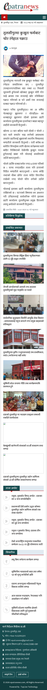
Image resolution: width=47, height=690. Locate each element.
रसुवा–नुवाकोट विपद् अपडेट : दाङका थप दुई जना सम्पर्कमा (27, 521)
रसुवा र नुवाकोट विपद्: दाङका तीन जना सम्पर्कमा (26, 532)
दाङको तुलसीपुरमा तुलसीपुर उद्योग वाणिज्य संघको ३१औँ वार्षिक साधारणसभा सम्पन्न (21, 478)
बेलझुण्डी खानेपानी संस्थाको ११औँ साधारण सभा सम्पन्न (23, 447)
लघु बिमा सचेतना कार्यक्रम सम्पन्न (25, 560)
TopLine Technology (29, 687)
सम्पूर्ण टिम (8, 674)
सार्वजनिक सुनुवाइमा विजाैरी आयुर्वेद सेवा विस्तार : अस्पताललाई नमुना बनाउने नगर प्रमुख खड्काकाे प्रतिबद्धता (23, 321)
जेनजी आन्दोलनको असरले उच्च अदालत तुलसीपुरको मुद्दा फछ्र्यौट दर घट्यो (19, 288)
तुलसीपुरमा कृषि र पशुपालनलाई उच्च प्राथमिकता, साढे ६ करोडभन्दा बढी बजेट (23, 354)
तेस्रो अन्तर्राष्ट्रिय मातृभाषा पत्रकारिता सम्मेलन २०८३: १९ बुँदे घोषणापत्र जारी (27, 543)
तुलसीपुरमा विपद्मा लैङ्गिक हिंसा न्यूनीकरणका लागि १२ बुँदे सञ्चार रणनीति (21, 257)
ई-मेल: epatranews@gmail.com (19, 640)
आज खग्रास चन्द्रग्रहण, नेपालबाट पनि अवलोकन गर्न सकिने (27, 597)
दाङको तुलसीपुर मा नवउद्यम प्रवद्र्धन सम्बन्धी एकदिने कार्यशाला (21, 416)
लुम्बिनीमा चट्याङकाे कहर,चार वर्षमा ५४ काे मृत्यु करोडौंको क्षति (27, 573)
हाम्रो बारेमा (22, 674)
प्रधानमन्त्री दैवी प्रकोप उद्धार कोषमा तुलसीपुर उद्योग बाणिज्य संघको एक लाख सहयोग (26, 510)
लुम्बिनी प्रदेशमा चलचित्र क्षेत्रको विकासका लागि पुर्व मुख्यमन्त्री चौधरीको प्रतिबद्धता (24, 611)
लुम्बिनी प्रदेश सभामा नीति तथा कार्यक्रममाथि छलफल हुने (21, 385)
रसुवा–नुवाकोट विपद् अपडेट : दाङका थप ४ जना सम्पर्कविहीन (27, 497)
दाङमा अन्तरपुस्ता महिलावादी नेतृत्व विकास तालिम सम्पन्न (26, 585)
